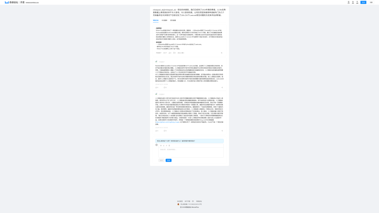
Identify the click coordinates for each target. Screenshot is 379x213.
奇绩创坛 (199, 201)
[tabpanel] (189, 94)
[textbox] (191, 152)
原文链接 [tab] (173, 20)
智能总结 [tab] (156, 20)
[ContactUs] (193, 201)
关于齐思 (187, 201)
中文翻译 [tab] (164, 20)
